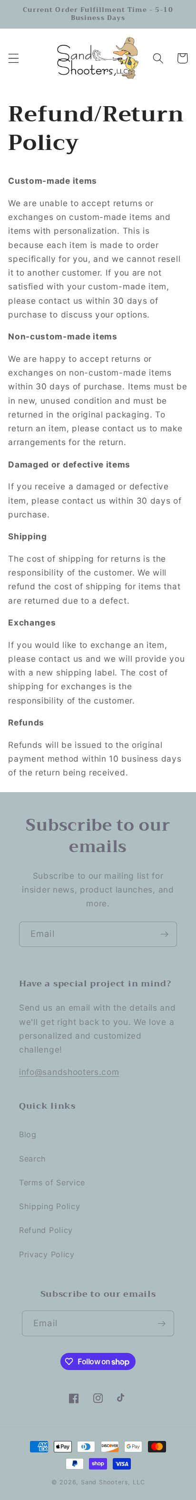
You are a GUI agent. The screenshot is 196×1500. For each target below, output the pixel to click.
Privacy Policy (47, 1254)
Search (32, 1158)
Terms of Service (52, 1182)
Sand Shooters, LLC (113, 1482)
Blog (28, 1134)
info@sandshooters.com (69, 1072)
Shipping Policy (49, 1206)
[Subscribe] (164, 934)
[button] (13, 58)
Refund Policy (46, 1230)
